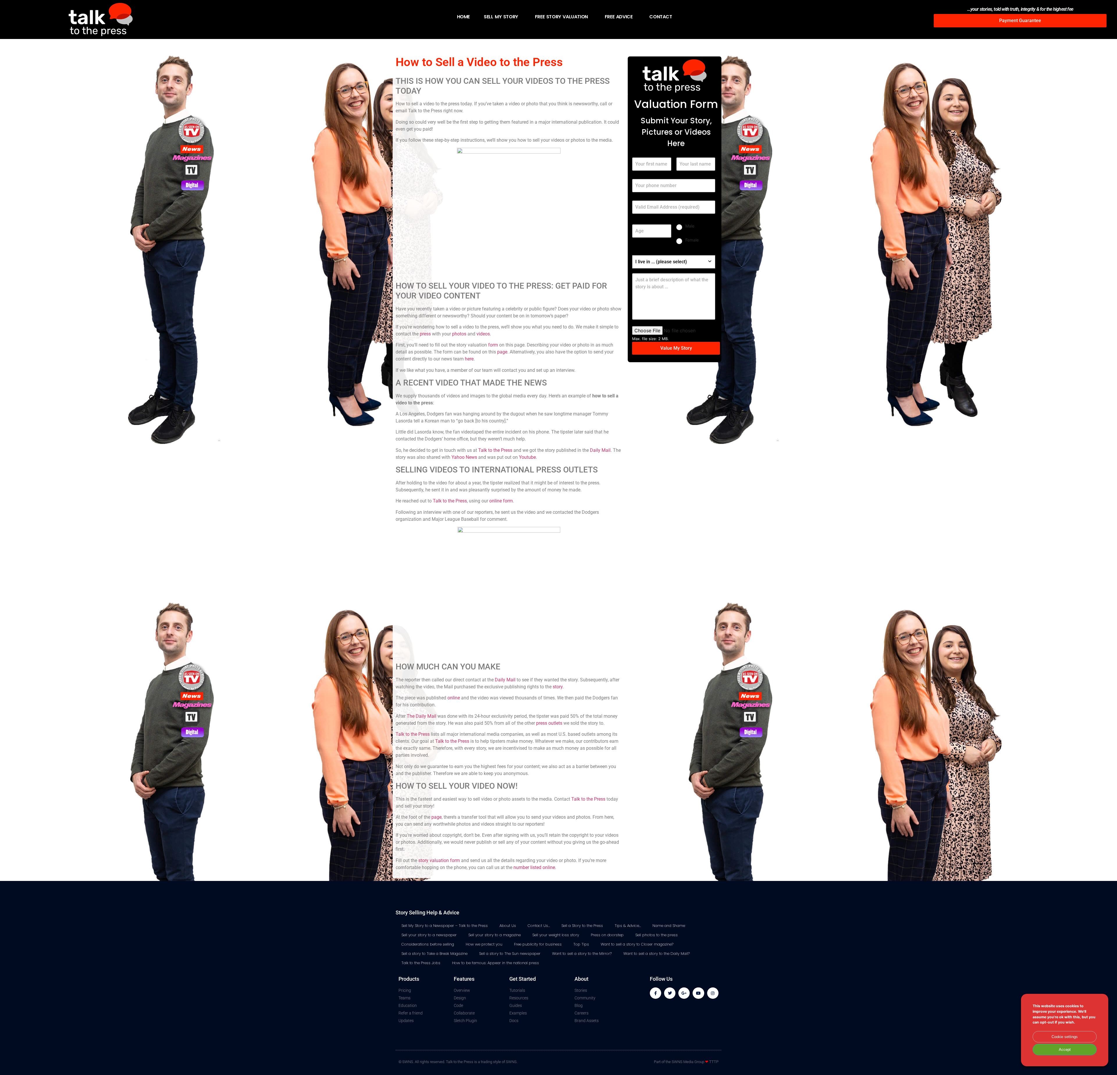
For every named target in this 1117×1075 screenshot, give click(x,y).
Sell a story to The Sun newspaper (509, 953)
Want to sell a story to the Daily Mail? (656, 953)
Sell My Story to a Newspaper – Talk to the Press (444, 925)
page (502, 352)
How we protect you (484, 944)
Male (689, 225)
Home (463, 16)
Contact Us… (539, 925)
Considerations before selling (427, 944)
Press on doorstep (607, 935)
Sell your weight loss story (555, 935)
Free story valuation (561, 16)
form (493, 345)
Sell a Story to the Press (582, 925)
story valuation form (439, 860)
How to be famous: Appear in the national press (495, 963)
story (558, 687)
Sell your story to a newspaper (429, 935)
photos (459, 334)
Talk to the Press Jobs (420, 963)
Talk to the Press (495, 450)
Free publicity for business (538, 944)
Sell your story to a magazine (494, 935)
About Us (507, 925)
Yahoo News (464, 457)
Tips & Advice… (628, 925)
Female (692, 239)
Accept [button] (1065, 1049)
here (469, 359)
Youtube (527, 457)
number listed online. (534, 867)
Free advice (619, 16)
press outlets (549, 723)
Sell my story (501, 16)
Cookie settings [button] (1065, 1037)
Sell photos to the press (656, 935)
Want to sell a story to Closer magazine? (637, 944)
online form (501, 501)
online (453, 698)
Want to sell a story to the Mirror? (582, 953)
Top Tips (581, 944)
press (425, 334)
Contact (660, 16)
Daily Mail (600, 450)
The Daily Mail (421, 716)
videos (483, 334)
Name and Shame (668, 925)
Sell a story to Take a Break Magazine (434, 953)
